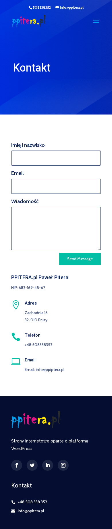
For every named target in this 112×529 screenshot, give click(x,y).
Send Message (80, 258)
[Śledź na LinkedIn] (47, 465)
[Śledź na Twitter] (32, 465)
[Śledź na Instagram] (63, 465)
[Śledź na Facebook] (16, 465)
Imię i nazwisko (28, 145)
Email (17, 173)
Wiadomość (24, 201)
